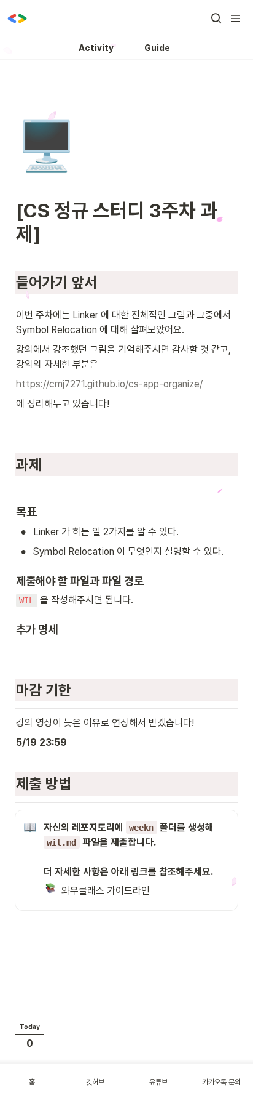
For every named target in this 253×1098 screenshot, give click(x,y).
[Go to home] (17, 18)
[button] (216, 18)
